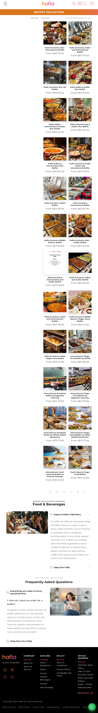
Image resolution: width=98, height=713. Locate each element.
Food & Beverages (45, 678)
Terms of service (9, 707)
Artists (43, 673)
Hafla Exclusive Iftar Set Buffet (55, 88)
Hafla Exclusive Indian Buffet (54, 204)
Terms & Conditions (62, 664)
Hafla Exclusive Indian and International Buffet (54, 319)
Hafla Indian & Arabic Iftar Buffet (80, 88)
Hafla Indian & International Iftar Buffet (54, 166)
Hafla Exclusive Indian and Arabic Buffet (80, 278)
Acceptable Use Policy (64, 674)
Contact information (71, 707)
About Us (28, 663)
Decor (43, 669)
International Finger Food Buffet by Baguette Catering (80, 395)
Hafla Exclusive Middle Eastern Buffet (55, 241)
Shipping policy (53, 707)
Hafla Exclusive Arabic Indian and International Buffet (80, 166)
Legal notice (87, 707)
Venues (43, 684)
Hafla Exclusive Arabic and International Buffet (80, 50)
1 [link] (50, 491)
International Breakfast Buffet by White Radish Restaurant (55, 435)
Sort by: (34, 18)
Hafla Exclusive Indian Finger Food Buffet (54, 357)
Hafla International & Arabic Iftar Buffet (80, 125)
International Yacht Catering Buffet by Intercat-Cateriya (55, 474)
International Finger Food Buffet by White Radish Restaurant (80, 435)
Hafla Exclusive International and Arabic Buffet (55, 279)
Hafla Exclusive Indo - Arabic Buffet (80, 241)
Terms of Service (28, 668)
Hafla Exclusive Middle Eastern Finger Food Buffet (80, 319)
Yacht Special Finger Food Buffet (80, 473)
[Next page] (85, 491)
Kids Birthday (46, 687)
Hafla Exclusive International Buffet (80, 204)
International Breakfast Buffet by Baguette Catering (55, 395)
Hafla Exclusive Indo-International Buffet (55, 49)
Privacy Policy (63, 669)
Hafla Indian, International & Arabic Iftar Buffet (54, 126)
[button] (5, 3)
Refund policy (24, 707)
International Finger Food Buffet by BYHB (80, 357)
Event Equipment (45, 664)
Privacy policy (39, 707)
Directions (84, 693)
